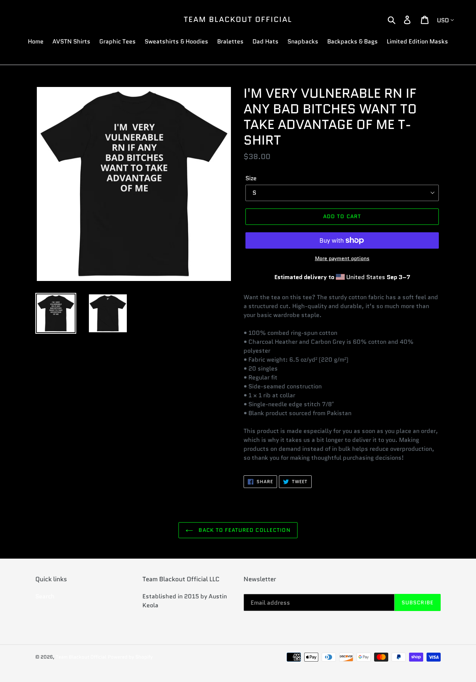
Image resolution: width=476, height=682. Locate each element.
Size (251, 178)
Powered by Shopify (130, 656)
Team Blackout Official (238, 19)
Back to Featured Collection (243, 530)
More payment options (342, 258)
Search (45, 596)
